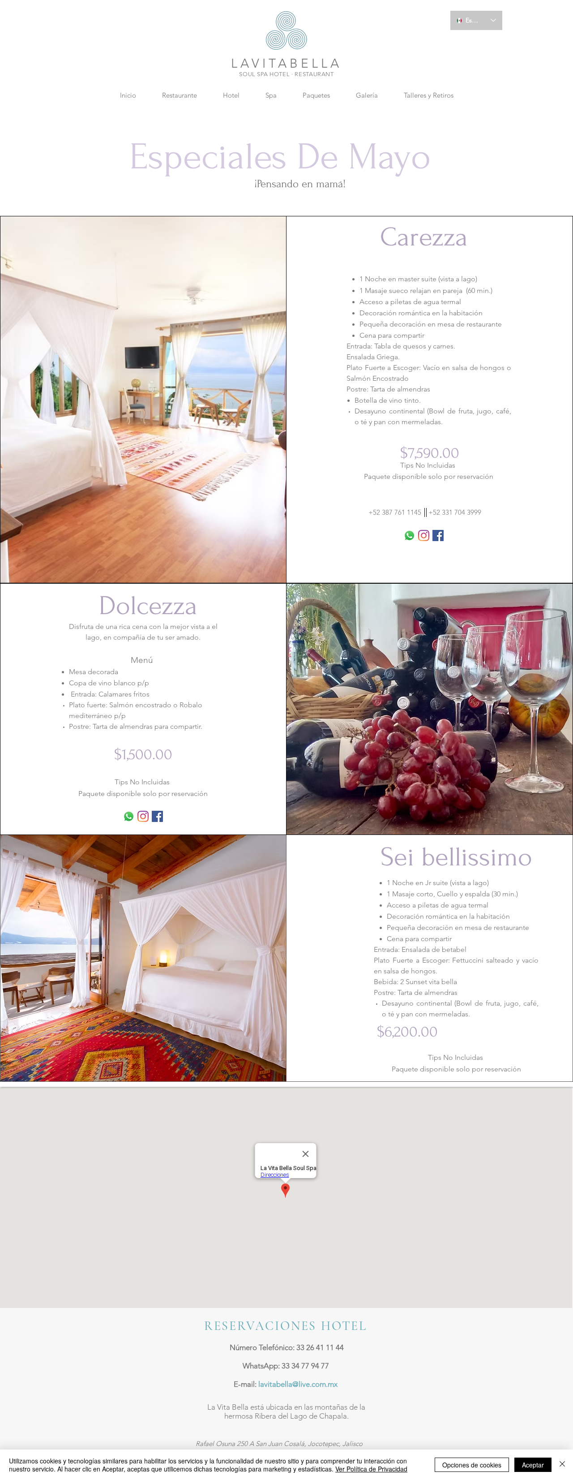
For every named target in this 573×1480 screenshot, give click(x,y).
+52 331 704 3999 (454, 512)
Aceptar (533, 1464)
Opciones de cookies (471, 1464)
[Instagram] (423, 535)
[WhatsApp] (409, 535)
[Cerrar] (562, 1465)
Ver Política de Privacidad (371, 1468)
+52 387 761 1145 (394, 512)
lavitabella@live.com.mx (298, 1384)
